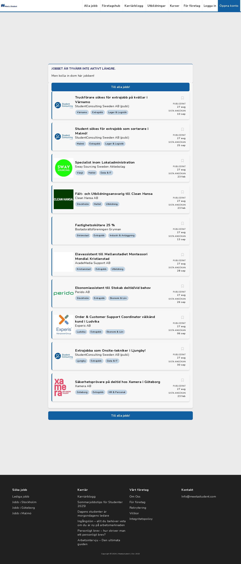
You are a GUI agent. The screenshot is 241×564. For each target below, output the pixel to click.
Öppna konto (229, 6)
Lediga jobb (20, 497)
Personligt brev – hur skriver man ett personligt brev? (101, 533)
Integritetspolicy (141, 519)
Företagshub (111, 6)
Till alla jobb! (120, 87)
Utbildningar (157, 6)
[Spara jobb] (182, 98)
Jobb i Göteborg (23, 508)
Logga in (210, 6)
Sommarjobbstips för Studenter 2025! (100, 504)
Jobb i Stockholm (24, 502)
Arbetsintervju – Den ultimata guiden (99, 542)
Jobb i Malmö (21, 513)
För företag (192, 6)
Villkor (134, 513)
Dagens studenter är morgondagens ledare (93, 514)
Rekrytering (138, 508)
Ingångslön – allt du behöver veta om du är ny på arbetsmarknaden (102, 523)
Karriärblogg (134, 6)
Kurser (175, 6)
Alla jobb (91, 6)
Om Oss (135, 497)
